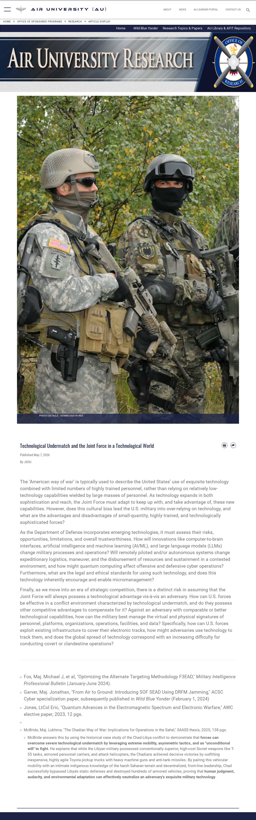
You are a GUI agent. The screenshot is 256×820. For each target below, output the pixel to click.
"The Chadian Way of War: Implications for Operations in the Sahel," (119, 730)
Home (122, 28)
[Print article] (224, 445)
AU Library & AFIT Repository (229, 28)
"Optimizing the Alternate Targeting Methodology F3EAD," (136, 676)
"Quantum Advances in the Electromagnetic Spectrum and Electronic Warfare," (141, 707)
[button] (6, 9)
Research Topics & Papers (182, 28)
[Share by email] (233, 445)
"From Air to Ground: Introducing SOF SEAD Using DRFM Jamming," (140, 692)
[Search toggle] (248, 9)
